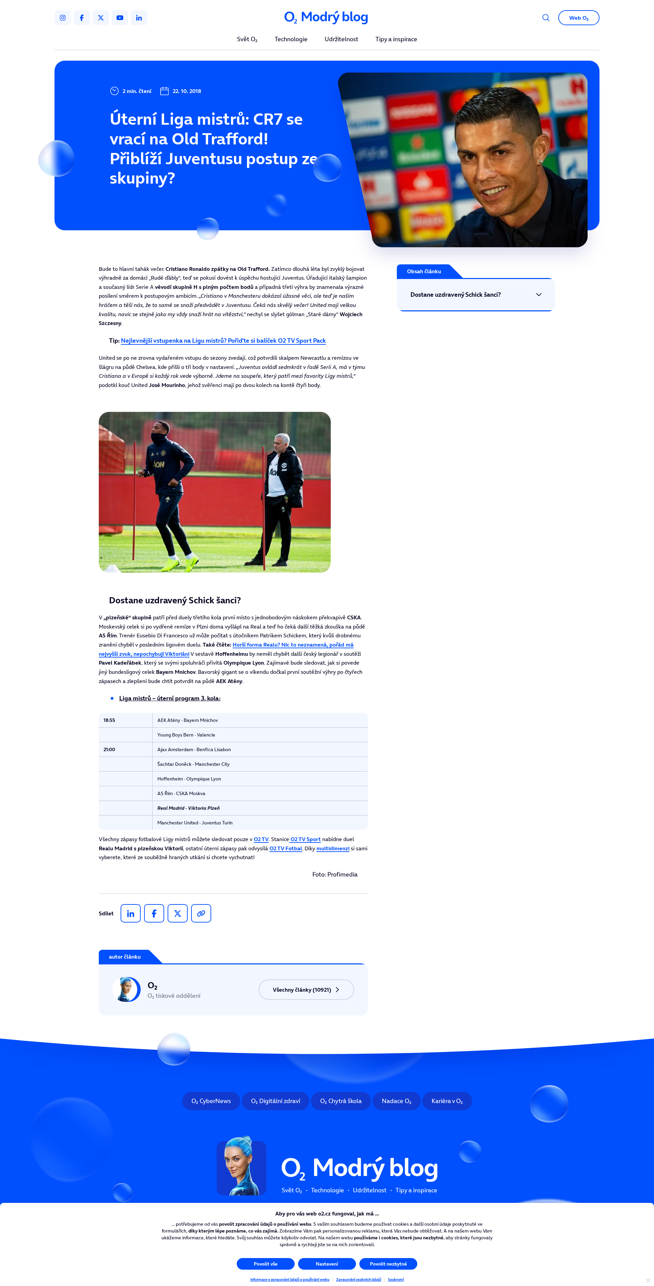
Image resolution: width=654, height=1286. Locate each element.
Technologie (291, 39)
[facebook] (82, 17)
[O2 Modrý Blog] (327, 18)
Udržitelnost (341, 39)
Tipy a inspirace (396, 39)
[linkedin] (139, 17)
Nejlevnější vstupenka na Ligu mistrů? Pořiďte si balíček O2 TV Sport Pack (223, 340)
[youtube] (120, 17)
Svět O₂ (247, 39)
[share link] (201, 913)
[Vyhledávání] (546, 17)
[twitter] (101, 17)
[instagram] (62, 17)
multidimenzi (332, 848)
